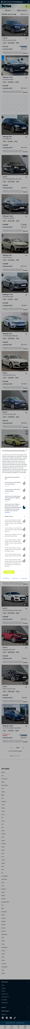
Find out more (19, 1)
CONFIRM (9, 572)
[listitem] (15, 478)
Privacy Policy (24, 578)
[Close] (27, 450)
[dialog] (15, 515)
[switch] (24, 483)
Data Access (15, 578)
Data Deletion (6, 578)
